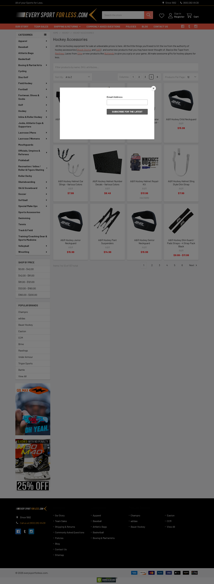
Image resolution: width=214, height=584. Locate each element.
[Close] (153, 88)
